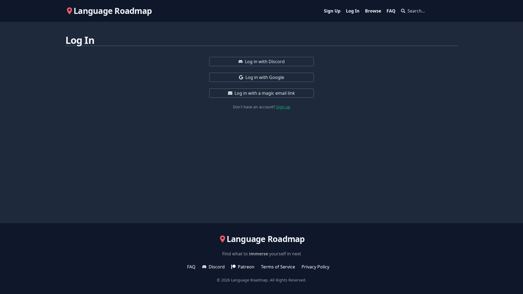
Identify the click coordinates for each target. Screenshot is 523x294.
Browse (373, 11)
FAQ (391, 11)
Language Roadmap (249, 280)
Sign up (283, 106)
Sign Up (332, 11)
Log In (353, 11)
